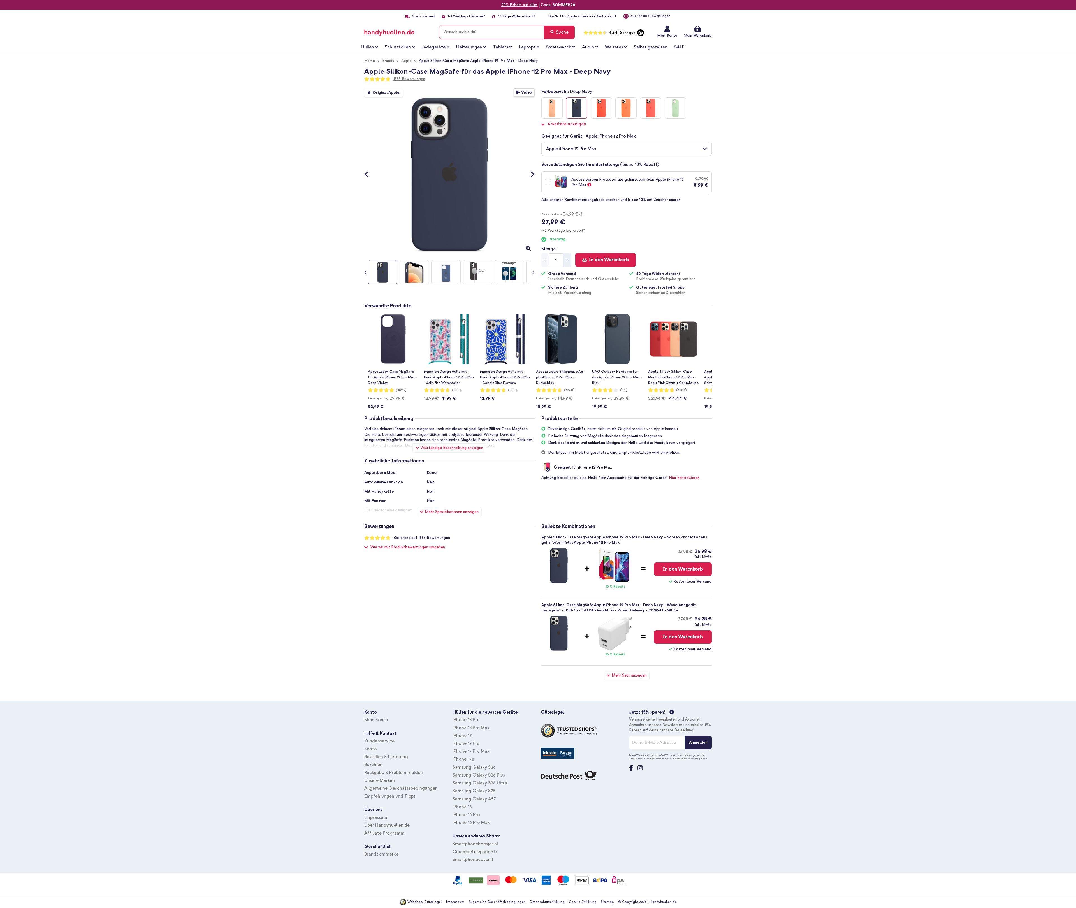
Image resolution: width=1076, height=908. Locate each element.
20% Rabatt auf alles (519, 5)
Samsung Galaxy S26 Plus (479, 775)
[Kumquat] (626, 107)
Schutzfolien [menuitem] (398, 47)
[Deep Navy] (576, 107)
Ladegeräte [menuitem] (433, 47)
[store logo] (397, 31)
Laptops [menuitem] (527, 47)
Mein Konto (667, 35)
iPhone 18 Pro (466, 719)
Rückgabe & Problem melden (393, 772)
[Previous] (369, 175)
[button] (626, 149)
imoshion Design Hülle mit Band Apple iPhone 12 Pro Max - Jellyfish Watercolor (449, 377)
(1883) (681, 390)
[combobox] (507, 32)
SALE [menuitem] (679, 47)
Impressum (375, 817)
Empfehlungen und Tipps (390, 796)
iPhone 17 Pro (466, 743)
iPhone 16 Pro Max (471, 822)
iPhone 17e (463, 759)
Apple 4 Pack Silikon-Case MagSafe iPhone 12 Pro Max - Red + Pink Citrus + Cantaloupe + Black (673, 377)
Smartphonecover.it (473, 859)
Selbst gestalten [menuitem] (650, 47)
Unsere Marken (379, 780)
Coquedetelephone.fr (475, 851)
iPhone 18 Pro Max (471, 728)
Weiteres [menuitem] (614, 47)
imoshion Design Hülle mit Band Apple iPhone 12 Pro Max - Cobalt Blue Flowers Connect (505, 377)
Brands (388, 60)
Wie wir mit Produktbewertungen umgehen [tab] (407, 547)
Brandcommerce (381, 854)
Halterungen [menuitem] (469, 47)
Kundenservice (379, 741)
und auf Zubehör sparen (611, 199)
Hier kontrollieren (684, 477)
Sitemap (607, 902)
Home (369, 60)
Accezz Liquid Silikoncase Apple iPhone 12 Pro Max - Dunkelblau (560, 377)
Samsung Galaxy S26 (474, 767)
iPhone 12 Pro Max (595, 467)
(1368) (569, 390)
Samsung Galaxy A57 (474, 799)
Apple (406, 60)
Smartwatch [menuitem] (558, 47)
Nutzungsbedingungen (694, 758)
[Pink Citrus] (650, 107)
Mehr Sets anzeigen (629, 675)
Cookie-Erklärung (583, 902)
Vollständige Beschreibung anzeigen (451, 447)
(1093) (401, 390)
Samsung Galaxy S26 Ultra (480, 783)
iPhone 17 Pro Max (471, 751)
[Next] (530, 175)
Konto (370, 749)
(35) (623, 390)
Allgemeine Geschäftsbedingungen (401, 788)
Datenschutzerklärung (547, 902)
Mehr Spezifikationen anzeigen (452, 511)
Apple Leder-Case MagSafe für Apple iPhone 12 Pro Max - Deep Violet (392, 377)
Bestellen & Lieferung (386, 756)
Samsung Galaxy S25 (474, 791)
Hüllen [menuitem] (367, 47)
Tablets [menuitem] (500, 47)
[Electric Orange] (601, 107)
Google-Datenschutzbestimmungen (650, 758)
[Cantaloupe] (552, 107)
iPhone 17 (462, 735)
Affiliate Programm (384, 833)
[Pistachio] (675, 107)
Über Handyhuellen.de (387, 825)
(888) (456, 390)
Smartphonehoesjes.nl (475, 844)
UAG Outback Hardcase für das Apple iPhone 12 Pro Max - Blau (617, 377)
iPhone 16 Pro (466, 814)
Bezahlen (373, 764)
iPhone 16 (462, 807)
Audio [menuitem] (588, 47)
